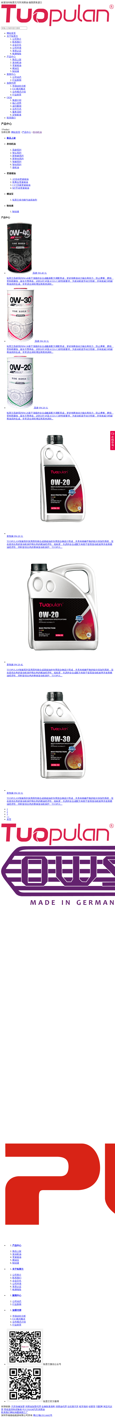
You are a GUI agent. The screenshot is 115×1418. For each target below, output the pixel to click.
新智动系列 (18, 158)
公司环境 (16, 48)
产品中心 (11, 56)
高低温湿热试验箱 (13, 1409)
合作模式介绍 (19, 92)
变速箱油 (16, 65)
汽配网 (99, 1406)
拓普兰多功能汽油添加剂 (24, 200)
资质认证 (16, 51)
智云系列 (16, 153)
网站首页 (11, 33)
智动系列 (16, 164)
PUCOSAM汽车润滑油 (33, 1409)
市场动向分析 (19, 86)
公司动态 (16, 77)
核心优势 (16, 103)
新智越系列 (18, 156)
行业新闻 (16, 80)
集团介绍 (16, 100)
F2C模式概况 (18, 89)
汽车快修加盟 (18, 1406)
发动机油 (16, 62)
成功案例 (16, 106)
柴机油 (15, 167)
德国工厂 (23, 1412)
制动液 (15, 71)
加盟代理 (11, 83)
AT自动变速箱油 (20, 179)
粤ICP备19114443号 (42, 1415)
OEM (9, 97)
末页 (9, 819)
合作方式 (16, 109)
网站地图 (14, 1412)
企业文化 (16, 45)
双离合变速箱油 (20, 182)
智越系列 (16, 161)
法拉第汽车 (73, 1406)
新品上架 (16, 59)
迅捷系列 (16, 150)
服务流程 (16, 112)
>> (8, 816)
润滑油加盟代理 (33, 1406)
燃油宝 (15, 68)
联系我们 (16, 42)
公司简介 (16, 39)
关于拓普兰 (12, 36)
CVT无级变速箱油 (21, 185)
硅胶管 (92, 1406)
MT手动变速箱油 (20, 188)
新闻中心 (11, 74)
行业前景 (16, 95)
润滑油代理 (61, 1406)
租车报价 (83, 1406)
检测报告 (16, 53)
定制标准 (16, 115)
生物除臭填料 (48, 1406)
